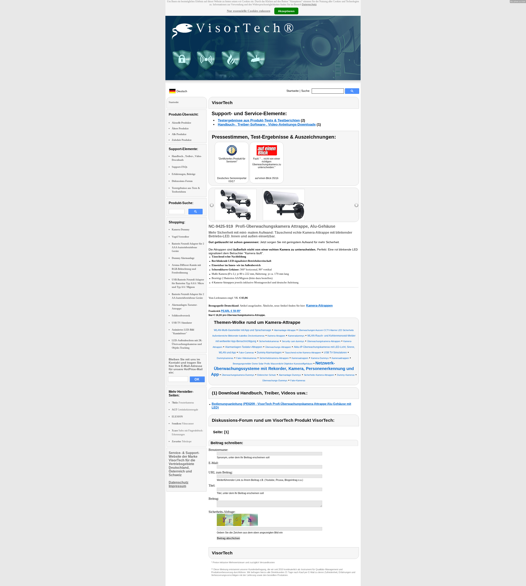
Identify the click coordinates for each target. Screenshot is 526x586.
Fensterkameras (183, 402)
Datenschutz (309, 4)
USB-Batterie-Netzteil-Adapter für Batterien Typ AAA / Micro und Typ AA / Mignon (188, 283)
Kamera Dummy (180, 229)
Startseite (292, 90)
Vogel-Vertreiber (180, 236)
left (212, 205)
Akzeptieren (286, 11)
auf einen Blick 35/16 (266, 178)
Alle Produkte (179, 134)
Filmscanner (183, 423)
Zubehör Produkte (181, 140)
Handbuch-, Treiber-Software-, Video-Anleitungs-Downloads (267, 124)
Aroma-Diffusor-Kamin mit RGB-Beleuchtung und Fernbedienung (186, 269)
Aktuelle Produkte (181, 122)
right (356, 205)
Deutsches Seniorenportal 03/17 (231, 180)
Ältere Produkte (180, 128)
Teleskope (181, 441)
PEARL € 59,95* (231, 311)
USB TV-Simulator (182, 322)
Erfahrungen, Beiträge (183, 174)
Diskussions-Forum (182, 181)
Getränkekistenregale (185, 409)
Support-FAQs (179, 166)
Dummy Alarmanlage (183, 258)
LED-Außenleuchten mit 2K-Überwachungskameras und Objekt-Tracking (187, 344)
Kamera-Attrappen (319, 305)
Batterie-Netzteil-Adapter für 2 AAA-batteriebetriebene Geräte (188, 247)
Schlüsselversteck (181, 315)
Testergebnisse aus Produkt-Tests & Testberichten (259, 120)
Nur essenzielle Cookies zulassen (248, 11)
